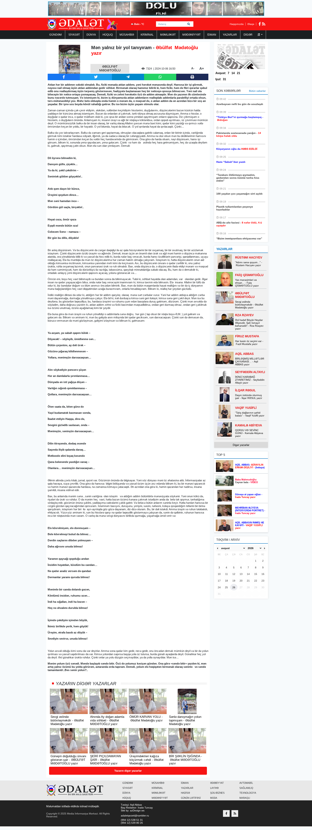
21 (238, 73)
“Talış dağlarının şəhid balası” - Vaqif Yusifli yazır (249, 414)
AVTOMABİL (246, 783)
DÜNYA (91, 34)
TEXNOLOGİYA (247, 793)
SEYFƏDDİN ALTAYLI (250, 372)
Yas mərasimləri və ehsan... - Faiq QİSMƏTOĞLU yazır (247, 282)
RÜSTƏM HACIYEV (248, 257)
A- (192, 68)
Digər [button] (248, 34)
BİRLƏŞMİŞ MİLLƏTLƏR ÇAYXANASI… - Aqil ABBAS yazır (249, 361)
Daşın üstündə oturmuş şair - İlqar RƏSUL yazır (248, 396)
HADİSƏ (185, 793)
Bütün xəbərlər (257, 90)
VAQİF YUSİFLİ (246, 408)
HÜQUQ (108, 34)
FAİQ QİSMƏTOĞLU (249, 275)
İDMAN (211, 34)
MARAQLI (244, 798)
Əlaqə (250, 24)
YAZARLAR (230, 34)
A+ (201, 68)
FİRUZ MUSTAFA (247, 336)
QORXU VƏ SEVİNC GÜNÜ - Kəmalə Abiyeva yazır (249, 433)
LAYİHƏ (214, 788)
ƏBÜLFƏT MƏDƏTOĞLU (245, 295)
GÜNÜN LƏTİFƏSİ (191, 798)
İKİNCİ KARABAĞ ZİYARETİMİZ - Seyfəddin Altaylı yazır (250, 379)
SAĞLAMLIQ (246, 788)
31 (224, 79)
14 (233, 73)
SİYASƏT (74, 34)
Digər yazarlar (241, 444)
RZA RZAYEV (244, 315)
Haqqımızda (237, 24)
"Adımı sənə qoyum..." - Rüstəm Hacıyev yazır (248, 264)
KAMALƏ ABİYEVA (248, 425)
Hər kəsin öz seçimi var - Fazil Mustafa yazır (249, 342)
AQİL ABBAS (244, 354)
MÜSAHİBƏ (127, 34)
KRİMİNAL (147, 34)
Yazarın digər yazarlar (128, 770)
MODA (213, 798)
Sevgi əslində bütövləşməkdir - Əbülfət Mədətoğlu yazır (249, 304)
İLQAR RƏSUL (245, 390)
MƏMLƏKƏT (168, 34)
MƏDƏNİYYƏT (191, 34)
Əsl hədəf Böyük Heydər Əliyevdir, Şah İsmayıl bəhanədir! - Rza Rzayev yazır (249, 324)
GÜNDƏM (55, 34)
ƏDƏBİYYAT (217, 783)
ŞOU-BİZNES (217, 793)
